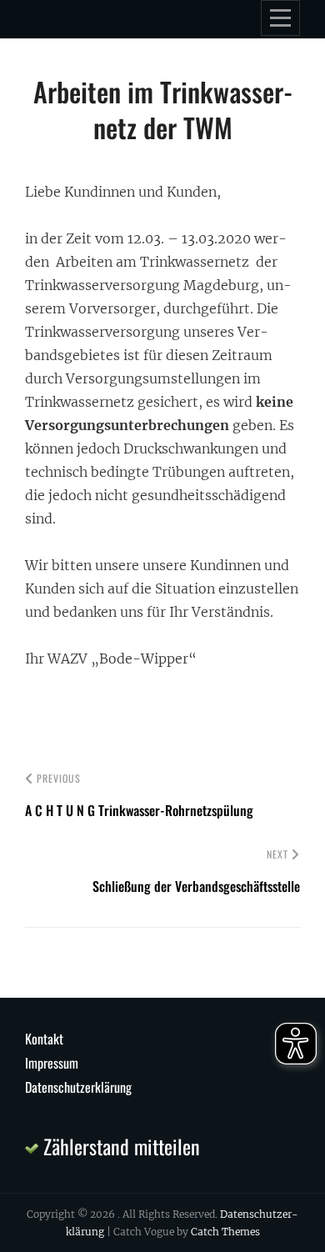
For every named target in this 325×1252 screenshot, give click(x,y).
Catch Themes (225, 1231)
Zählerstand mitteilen (119, 1146)
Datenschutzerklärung (78, 1087)
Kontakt (44, 1039)
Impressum (51, 1063)
